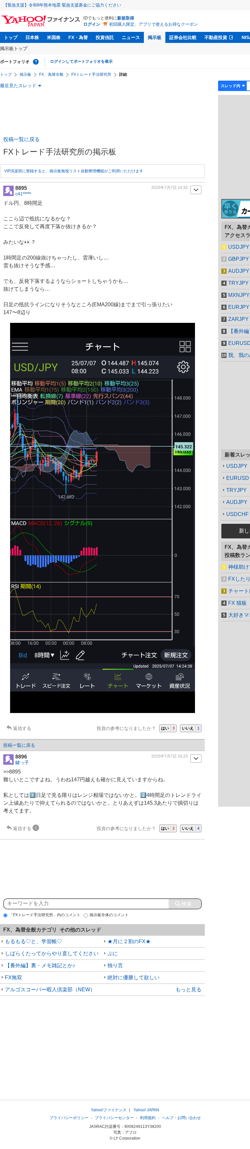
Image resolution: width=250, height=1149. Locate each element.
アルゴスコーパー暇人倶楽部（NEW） (50, 989)
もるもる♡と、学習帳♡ (33, 941)
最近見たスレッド (18, 85)
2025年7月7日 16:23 (169, 756)
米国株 (54, 37)
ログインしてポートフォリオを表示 (81, 61)
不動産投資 (215, 37)
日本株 (32, 37)
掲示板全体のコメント (109, 915)
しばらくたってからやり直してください (52, 953)
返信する (22, 728)
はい (168, 728)
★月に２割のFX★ (129, 941)
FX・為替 (78, 37)
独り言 (115, 965)
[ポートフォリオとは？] (35, 61)
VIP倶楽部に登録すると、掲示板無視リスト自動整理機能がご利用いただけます (73, 171)
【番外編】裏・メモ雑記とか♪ (40, 965)
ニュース (131, 37)
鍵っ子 (22, 762)
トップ (11, 37)
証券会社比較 (183, 37)
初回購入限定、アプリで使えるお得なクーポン (153, 24)
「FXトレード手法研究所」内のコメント (44, 915)
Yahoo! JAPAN (146, 1110)
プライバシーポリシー (69, 1118)
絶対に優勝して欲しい (133, 977)
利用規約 (148, 1118)
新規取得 (125, 18)
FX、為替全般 (51, 74)
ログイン (91, 24)
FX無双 (13, 977)
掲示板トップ (13, 48)
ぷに (112, 953)
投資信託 (105, 37)
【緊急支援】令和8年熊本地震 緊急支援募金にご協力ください (62, 5)
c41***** (23, 194)
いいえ (191, 728)
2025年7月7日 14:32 (169, 187)
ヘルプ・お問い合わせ (181, 1118)
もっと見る (188, 989)
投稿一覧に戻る (21, 139)
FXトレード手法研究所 (91, 74)
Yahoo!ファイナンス (109, 1110)
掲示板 (154, 37)
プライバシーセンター (114, 1118)
